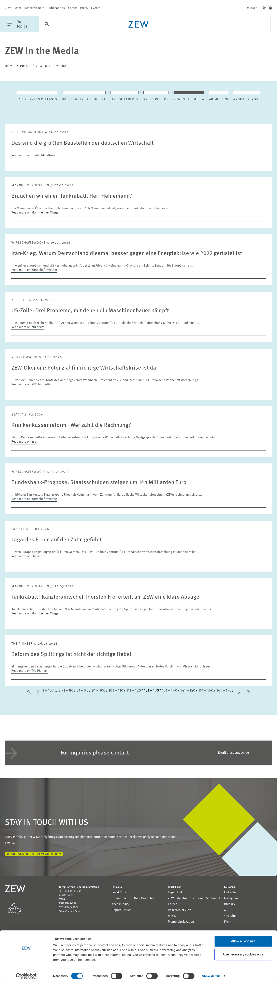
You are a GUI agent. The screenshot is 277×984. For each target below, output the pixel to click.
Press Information (68, 907)
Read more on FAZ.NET (26, 556)
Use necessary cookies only (243, 954)
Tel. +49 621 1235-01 (69, 891)
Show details (211, 976)
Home (10, 66)
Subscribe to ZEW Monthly (36, 854)
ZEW (8, 8)
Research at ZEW (179, 910)
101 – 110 (115, 691)
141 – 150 (187, 691)
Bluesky (229, 904)
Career (72, 8)
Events (95, 8)
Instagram (231, 898)
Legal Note (119, 892)
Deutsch (251, 8)
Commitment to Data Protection (134, 898)
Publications (56, 8)
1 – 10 (47, 691)
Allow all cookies (243, 941)
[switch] (116, 976)
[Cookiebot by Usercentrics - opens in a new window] (26, 976)
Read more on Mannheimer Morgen (35, 212)
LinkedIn (230, 892)
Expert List (175, 892)
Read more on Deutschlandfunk (33, 155)
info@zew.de (65, 895)
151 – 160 (205, 691)
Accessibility (120, 904)
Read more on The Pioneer (29, 671)
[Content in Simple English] (270, 8)
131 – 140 (169, 691)
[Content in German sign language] (264, 8)
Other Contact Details (70, 911)
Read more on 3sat (24, 441)
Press (84, 8)
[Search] (47, 24)
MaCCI (172, 916)
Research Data (34, 8)
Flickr (227, 921)
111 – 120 (133, 691)
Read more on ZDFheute (27, 327)
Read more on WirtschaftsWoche (34, 270)
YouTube (230, 916)
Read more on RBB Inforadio (31, 384)
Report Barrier (121, 910)
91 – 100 (98, 691)
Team (17, 8)
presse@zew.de (233, 752)
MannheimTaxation (181, 921)
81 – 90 (82, 691)
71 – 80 (67, 691)
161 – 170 (224, 691)
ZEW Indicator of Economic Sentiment (194, 898)
